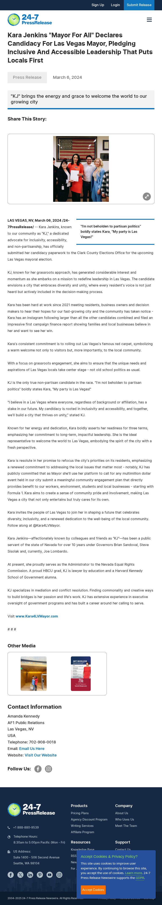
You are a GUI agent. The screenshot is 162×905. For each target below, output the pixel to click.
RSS (74, 856)
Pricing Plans (80, 813)
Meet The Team (126, 826)
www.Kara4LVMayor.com (37, 616)
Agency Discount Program (89, 819)
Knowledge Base (82, 849)
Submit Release (139, 5)
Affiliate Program (82, 832)
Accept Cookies (93, 890)
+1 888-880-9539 (26, 827)
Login (115, 5)
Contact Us (123, 849)
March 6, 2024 (67, 77)
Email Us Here (32, 749)
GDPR (140, 878)
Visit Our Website (41, 755)
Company (123, 806)
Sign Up (98, 5)
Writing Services (82, 826)
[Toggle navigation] (149, 20)
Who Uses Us (124, 819)
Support (122, 842)
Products (79, 806)
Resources (80, 842)
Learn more (133, 873)
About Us (121, 813)
